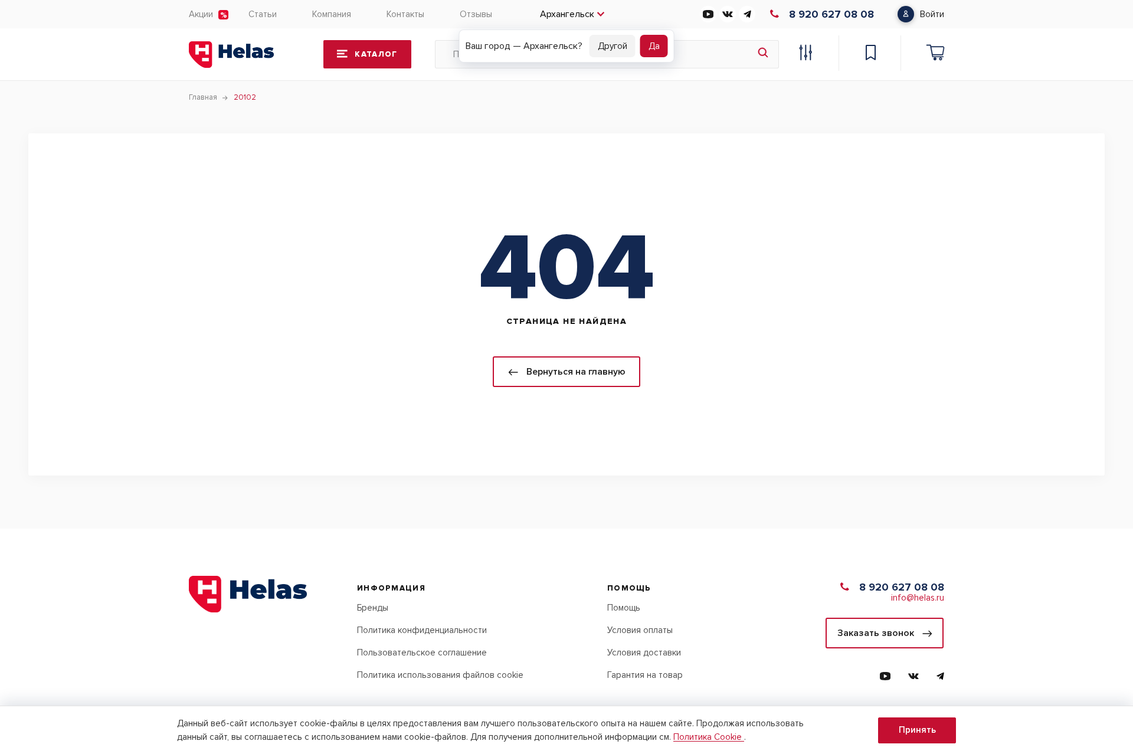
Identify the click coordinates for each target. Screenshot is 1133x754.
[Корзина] (935, 54)
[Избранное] (870, 54)
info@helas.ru (917, 597)
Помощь (623, 607)
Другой (612, 46)
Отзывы (476, 14)
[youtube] (708, 14)
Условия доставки (644, 652)
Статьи (262, 14)
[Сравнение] (805, 54)
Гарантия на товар (645, 675)
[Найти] (763, 54)
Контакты (405, 14)
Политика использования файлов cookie (440, 675)
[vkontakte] (727, 14)
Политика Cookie (708, 737)
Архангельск (567, 14)
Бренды (372, 607)
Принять (917, 730)
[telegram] (747, 14)
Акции (201, 14)
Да (654, 46)
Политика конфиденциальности (422, 630)
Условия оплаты (640, 630)
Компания (331, 14)
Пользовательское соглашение (422, 652)
